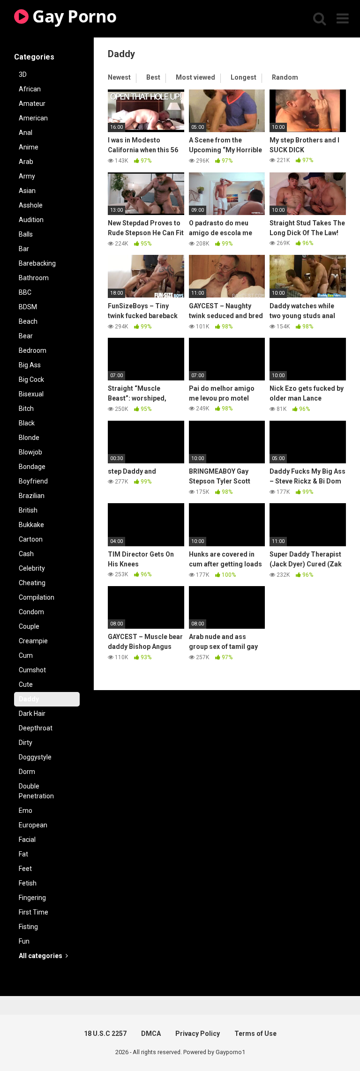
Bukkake (31, 524)
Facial (27, 839)
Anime (28, 147)
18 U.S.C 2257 (105, 1033)
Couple (29, 626)
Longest (243, 77)
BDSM (28, 307)
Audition (31, 219)
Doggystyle (35, 757)
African (30, 89)
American (33, 118)
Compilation (36, 597)
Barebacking (37, 263)
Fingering (32, 897)
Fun (24, 941)
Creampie (33, 641)
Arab (26, 161)
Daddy (29, 699)
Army (27, 176)
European (33, 825)
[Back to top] (328, 1042)
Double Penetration (36, 791)
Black (27, 423)
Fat (23, 854)
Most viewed (195, 77)
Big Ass (30, 365)
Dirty (25, 742)
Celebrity (32, 568)
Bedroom (32, 350)
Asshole (31, 205)
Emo (25, 810)
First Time (33, 912)
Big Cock (31, 379)
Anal (25, 132)
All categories (41, 955)
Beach (28, 321)
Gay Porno (73, 16)
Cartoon (31, 539)
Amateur (32, 103)
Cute (26, 684)
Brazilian (32, 495)
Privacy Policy (197, 1033)
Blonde (29, 437)
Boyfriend (33, 481)
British (28, 510)
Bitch (26, 408)
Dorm (27, 771)
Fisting (28, 926)
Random (285, 77)
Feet (25, 868)
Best (153, 77)
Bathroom (34, 278)
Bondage (32, 466)
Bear (26, 336)
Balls (26, 234)
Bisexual (31, 394)
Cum (26, 655)
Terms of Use (255, 1033)
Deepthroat (35, 728)
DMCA (151, 1033)
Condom (31, 612)
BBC (25, 292)
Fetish (28, 883)
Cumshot (32, 670)
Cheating (32, 583)
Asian (27, 190)
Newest (119, 77)
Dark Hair (32, 713)
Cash (26, 554)
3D (23, 74)
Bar (24, 249)
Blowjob (30, 452)
